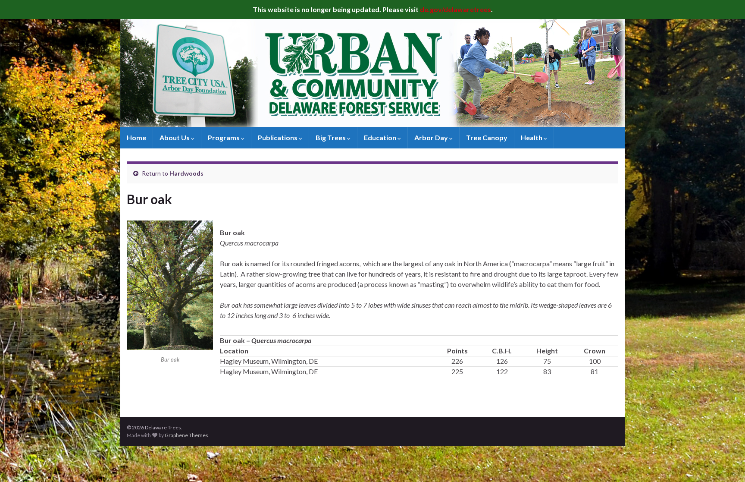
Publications (278, 137)
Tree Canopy (486, 137)
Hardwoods (186, 173)
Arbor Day (431, 137)
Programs (224, 137)
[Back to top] (725, 462)
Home (136, 137)
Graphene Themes (186, 435)
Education (381, 137)
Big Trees (331, 137)
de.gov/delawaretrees (455, 9)
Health (532, 137)
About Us (175, 137)
